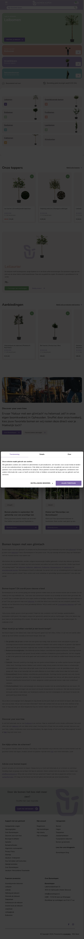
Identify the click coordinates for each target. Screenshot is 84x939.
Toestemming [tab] (14, 454)
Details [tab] (42, 454)
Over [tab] (69, 454)
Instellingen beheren (40, 483)
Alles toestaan (68, 483)
